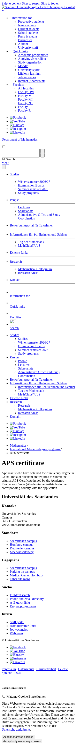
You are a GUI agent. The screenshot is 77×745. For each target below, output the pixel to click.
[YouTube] (17, 121)
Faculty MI (25, 99)
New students (27, 25)
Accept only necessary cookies (22, 741)
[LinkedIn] (17, 132)
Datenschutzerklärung (16, 729)
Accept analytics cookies (18, 736)
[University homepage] (33, 7)
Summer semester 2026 (33, 189)
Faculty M (24, 95)
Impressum (9, 669)
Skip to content (11, 3)
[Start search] (42, 151)
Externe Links (19, 252)
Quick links (20, 51)
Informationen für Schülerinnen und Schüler (38, 234)
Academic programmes (33, 55)
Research (16, 261)
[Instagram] (18, 128)
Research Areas (28, 273)
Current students (28, 29)
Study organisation (30, 62)
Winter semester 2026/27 (34, 181)
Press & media (27, 36)
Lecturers (24, 207)
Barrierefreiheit (46, 669)
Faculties (18, 84)
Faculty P (24, 107)
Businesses (25, 40)
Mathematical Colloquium (35, 269)
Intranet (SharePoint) (31, 81)
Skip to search (31, 3)
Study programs (28, 193)
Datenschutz (26, 669)
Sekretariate (25, 211)
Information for (22, 18)
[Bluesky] (17, 125)
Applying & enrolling (32, 58)
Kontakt (15, 280)
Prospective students (31, 21)
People (14, 200)
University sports (29, 70)
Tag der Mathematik (31, 242)
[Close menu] (4, 167)
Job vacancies (27, 77)
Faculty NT (25, 103)
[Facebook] (18, 117)
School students (28, 32)
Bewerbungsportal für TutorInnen (31, 225)
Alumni (23, 44)
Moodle (23, 66)
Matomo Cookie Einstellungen (26, 696)
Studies (14, 174)
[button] (8, 159)
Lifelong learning (29, 73)
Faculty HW (26, 92)
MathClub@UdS (29, 245)
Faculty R (24, 110)
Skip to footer (50, 3)
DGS (17, 673)
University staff (28, 47)
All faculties (26, 88)
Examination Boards (31, 185)
